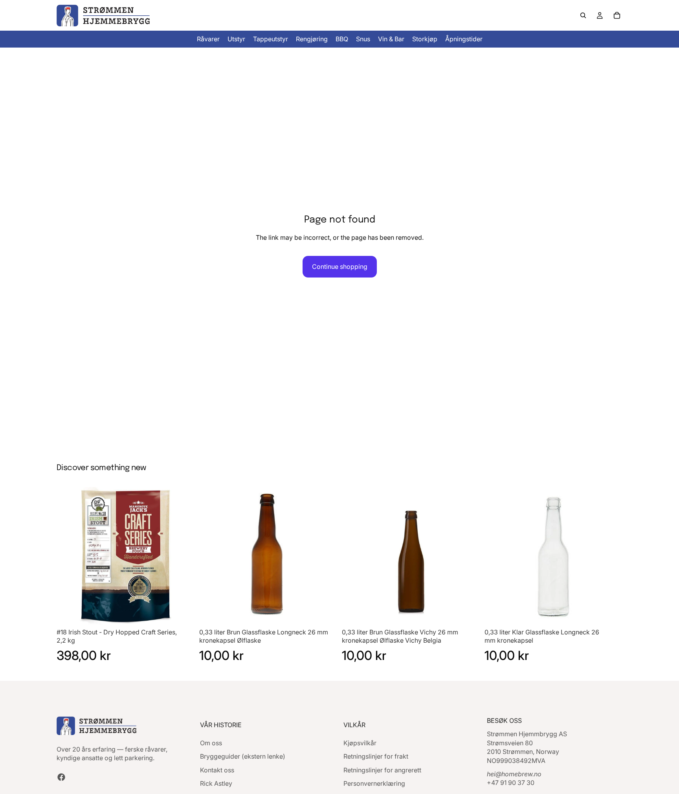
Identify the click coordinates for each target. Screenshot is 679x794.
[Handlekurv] (617, 15)
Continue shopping (339, 266)
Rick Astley (216, 783)
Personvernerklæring (374, 783)
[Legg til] (182, 613)
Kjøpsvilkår (359, 742)
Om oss (211, 742)
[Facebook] (61, 776)
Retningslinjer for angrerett (382, 770)
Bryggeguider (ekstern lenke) (242, 756)
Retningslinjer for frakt (375, 756)
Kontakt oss (217, 770)
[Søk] (583, 15)
